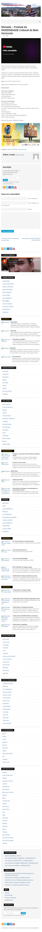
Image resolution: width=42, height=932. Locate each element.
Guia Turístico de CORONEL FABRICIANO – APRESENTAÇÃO (21, 863)
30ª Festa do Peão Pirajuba (20, 558)
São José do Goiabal (8, 840)
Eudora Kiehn (8, 882)
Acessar (7, 892)
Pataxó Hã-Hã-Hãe (7, 753)
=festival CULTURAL (12, 149)
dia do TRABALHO (7, 523)
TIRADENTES (6, 526)
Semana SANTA (6, 528)
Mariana (4, 380)
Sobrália (4, 843)
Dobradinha (14, 322)
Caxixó (4, 739)
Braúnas (4, 795)
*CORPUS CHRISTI (7, 683)
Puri (3, 756)
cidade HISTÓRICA (7, 289)
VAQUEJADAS (6, 538)
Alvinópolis (5, 430)
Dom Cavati (5, 806)
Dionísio (4, 803)
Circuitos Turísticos (7, 304)
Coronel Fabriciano (7, 407)
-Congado (5, 653)
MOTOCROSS (6, 309)
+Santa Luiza (5, 700)
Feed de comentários (10, 897)
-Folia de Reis (6, 665)
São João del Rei (7, 391)
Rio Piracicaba (6, 427)
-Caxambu (5, 648)
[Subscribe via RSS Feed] (4, 187)
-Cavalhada (5, 645)
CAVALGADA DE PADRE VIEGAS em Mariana (25, 616)
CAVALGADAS (6, 587)
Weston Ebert (8, 877)
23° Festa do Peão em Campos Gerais (23, 541)
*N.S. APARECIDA (7, 689)
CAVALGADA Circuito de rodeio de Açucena (25, 576)
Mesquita (4, 826)
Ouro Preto (5, 382)
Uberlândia (5, 435)
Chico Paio (13, 330)
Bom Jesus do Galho (7, 792)
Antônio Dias (5, 786)
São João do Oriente (7, 837)
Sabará (4, 388)
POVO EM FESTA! (7, 451)
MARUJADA (14, 471)
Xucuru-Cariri (6, 762)
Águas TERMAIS (6, 292)
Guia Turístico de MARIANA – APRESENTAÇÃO (17, 865)
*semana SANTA (6, 692)
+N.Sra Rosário (6, 698)
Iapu (3, 812)
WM (7, 35)
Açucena (4, 784)
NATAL (4, 506)
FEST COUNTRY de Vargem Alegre (22, 567)
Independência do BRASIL (9, 517)
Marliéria (4, 823)
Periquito (4, 832)
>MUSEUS (5, 312)
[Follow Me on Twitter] (7, 187)
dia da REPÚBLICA (7, 509)
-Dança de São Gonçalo (8, 656)
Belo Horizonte (22, 149)
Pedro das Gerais (9, 873)
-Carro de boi (5, 642)
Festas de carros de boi (19, 462)
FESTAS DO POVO (18, 479)
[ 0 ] (4, 35)
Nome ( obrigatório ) (33, 198)
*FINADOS (5, 686)
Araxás (4, 736)
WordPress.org (9, 900)
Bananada (13, 348)
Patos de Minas (6, 438)
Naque (4, 829)
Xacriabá (4, 759)
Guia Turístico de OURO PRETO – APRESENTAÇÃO (19, 860)
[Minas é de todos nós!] (21, 16)
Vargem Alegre (6, 444)
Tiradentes (5, 394)
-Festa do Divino (6, 695)
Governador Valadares (8, 418)
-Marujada (5, 667)
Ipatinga (4, 410)
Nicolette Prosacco (10, 880)
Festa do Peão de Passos (20, 550)
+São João (5, 712)
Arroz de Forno (16, 356)
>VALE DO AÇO (6, 415)
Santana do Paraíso (7, 781)
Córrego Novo (6, 801)
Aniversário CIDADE (7, 306)
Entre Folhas (5, 809)
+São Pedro (5, 720)
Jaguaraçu (5, 818)
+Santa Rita (5, 703)
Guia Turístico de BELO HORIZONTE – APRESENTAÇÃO (20, 858)
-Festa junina (5, 662)
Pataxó (4, 750)
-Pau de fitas (5, 670)
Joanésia (4, 820)
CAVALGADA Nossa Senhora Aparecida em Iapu (26, 598)
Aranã (4, 733)
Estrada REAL (6, 281)
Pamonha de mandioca (19, 339)
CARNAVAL (5, 531)
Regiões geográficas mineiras (13, 856)
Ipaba (3, 815)
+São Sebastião (6, 723)
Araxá (4, 432)
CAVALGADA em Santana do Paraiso (23, 607)
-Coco (4, 650)
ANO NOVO (5, 503)
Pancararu (5, 748)
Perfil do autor (20, 155)
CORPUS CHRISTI (7, 520)
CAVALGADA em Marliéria (20, 624)
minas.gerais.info (34, 927)
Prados (4, 385)
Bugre (4, 798)
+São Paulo (5, 717)
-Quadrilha (5, 673)
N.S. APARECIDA (7, 514)
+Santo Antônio (6, 706)
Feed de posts (9, 895)
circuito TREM (6, 295)
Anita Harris (8, 885)
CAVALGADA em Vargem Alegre (22, 590)
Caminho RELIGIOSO (8, 284)
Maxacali (4, 742)
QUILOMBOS (5, 301)
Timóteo (4, 413)
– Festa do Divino (7, 659)
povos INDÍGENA (7, 298)
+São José (5, 715)
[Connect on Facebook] (9, 187)
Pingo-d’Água (6, 835)
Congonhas (5, 374)
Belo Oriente (5, 789)
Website (30, 209)
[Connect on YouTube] (15, 187)
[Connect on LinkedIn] (12, 187)
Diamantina (5, 377)
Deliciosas (5, 319)
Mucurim (4, 745)
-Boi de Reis (5, 639)
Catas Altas (5, 371)
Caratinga (5, 421)
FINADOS (5, 511)
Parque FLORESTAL (7, 286)
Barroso (4, 441)
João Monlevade (6, 424)
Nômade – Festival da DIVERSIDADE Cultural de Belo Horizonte (19, 30)
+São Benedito (6, 709)
